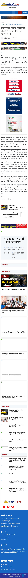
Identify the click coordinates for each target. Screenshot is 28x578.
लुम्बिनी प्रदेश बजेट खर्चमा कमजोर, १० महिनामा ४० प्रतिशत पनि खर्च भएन (13, 354)
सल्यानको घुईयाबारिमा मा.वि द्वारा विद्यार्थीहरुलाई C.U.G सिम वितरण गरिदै (17, 482)
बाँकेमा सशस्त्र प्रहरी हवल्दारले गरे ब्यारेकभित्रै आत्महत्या (13, 289)
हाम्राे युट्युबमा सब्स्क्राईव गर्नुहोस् (8, 569)
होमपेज (3, 22)
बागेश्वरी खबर (7, 38)
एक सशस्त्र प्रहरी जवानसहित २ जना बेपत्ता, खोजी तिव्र (13, 332)
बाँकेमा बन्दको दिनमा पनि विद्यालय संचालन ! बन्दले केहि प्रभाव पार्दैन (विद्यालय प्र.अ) (16, 467)
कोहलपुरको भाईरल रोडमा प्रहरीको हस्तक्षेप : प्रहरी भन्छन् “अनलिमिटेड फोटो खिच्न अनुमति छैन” (17, 490)
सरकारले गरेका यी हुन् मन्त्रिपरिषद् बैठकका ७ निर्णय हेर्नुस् (13, 311)
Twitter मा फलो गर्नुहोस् (6, 567)
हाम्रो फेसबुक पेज (4, 565)
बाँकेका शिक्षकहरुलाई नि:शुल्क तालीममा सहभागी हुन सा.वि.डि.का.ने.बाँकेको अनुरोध (13, 397)
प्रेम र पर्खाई (11, 474)
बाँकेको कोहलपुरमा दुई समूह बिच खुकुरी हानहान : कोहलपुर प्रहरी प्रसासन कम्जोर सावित (17, 460)
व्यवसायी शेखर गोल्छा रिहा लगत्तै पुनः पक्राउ (11, 375)
